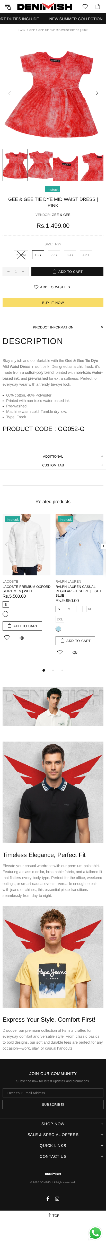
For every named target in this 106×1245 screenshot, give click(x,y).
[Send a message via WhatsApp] (95, 1233)
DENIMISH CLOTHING (44, 6)
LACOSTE (10, 581)
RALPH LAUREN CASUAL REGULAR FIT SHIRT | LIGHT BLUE (78, 591)
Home (22, 30)
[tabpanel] (26, 583)
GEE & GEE (61, 215)
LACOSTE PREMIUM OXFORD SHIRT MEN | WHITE (26, 589)
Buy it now (53, 303)
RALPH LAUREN (68, 581)
